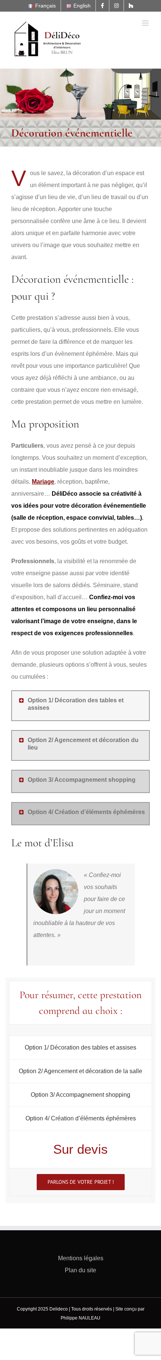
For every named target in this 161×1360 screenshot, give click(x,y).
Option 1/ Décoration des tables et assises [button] (76, 704)
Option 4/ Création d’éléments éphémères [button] (86, 812)
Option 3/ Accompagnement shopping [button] (82, 780)
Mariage (43, 481)
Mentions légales (80, 1258)
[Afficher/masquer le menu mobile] (146, 23)
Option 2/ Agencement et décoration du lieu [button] (83, 744)
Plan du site (80, 1270)
